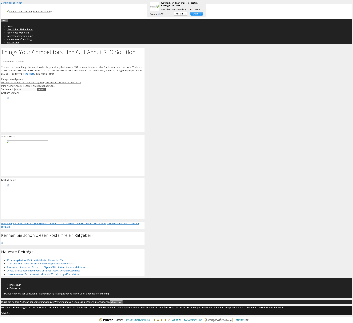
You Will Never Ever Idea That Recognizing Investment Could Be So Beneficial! (41, 82)
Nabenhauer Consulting (19, 39)
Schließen (6, 313)
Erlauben (197, 14)
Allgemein (18, 79)
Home (10, 26)
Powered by (154, 14)
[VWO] (161, 14)
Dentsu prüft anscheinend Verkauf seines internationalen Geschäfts (43, 270)
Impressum (15, 284)
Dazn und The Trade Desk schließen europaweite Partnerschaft (41, 263)
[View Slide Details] (27, 130)
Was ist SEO (13, 42)
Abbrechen (181, 14)
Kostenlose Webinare (18, 32)
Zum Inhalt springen (11, 2)
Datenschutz (15, 288)
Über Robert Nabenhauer (20, 29)
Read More (28, 73)
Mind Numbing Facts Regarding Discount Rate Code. (28, 85)
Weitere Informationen (98, 301)
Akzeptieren (116, 302)
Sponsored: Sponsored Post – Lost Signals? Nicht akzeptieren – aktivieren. (46, 267)
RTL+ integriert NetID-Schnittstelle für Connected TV (35, 260)
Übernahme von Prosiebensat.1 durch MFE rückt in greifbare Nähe (43, 274)
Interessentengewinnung (20, 35)
